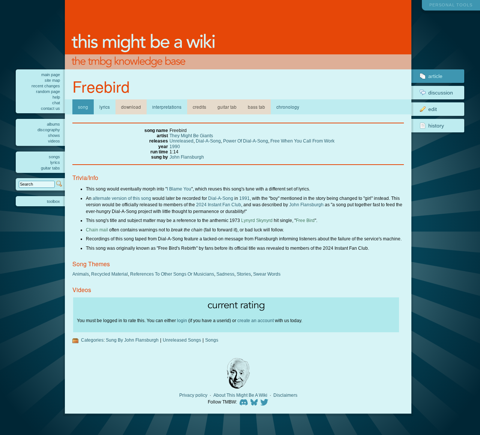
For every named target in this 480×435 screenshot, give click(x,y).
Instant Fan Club (224, 204)
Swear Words (266, 274)
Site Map (52, 80)
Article (435, 76)
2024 (201, 204)
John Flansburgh (187, 156)
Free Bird (305, 220)
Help (56, 97)
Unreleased (182, 140)
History (436, 126)
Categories (92, 340)
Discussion (440, 93)
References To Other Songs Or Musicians (172, 274)
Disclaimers (285, 395)
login (182, 320)
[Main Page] (238, 34)
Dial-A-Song (208, 140)
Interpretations (167, 107)
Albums (53, 124)
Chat (56, 102)
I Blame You (179, 188)
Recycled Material (109, 274)
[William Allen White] (238, 373)
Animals (80, 274)
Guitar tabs (50, 168)
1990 (175, 146)
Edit (432, 109)
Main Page (50, 74)
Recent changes (46, 86)
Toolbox (53, 201)
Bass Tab (256, 107)
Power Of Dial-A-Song (245, 140)
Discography (49, 130)
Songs (211, 340)
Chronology (287, 107)
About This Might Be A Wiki (240, 395)
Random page (48, 91)
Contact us (50, 108)
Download (131, 107)
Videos (54, 141)
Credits (199, 107)
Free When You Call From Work (302, 140)
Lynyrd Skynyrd (257, 220)
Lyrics (104, 107)
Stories (244, 274)
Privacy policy (193, 395)
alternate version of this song (122, 198)
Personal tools (450, 5)
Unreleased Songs (182, 340)
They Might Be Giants (191, 135)
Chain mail (97, 229)
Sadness (225, 274)
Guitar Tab (227, 107)
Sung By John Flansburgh (132, 340)
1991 (244, 198)
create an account (255, 320)
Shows (54, 135)
